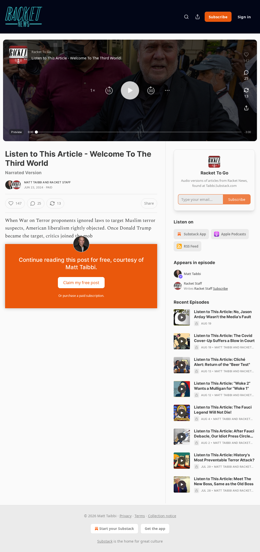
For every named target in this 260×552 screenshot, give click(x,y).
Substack (104, 541)
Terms (140, 515)
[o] (182, 317)
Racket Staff (60, 182)
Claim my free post (81, 282)
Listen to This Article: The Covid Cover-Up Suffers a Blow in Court (224, 338)
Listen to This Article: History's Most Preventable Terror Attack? (224, 457)
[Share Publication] (197, 17)
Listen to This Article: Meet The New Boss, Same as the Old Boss (223, 481)
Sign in (244, 16)
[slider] (138, 132)
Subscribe (218, 16)
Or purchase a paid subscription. (81, 296)
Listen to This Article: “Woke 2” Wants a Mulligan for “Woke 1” (222, 386)
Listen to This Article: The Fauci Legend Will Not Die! (223, 410)
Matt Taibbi (33, 182)
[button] (92, 90)
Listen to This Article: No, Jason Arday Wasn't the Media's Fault (223, 314)
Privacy (126, 515)
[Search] (186, 17)
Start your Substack (116, 528)
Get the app (155, 528)
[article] (214, 317)
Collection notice (162, 515)
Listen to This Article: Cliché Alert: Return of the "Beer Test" (222, 362)
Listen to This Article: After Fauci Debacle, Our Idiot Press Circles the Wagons (224, 434)
